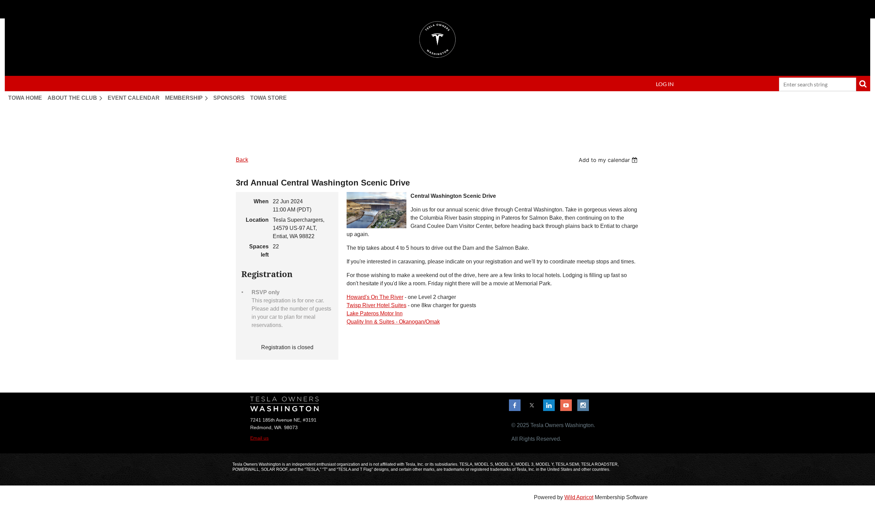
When (261, 201)
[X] (532, 405)
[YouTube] (566, 405)
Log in (665, 84)
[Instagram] (583, 405)
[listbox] (609, 160)
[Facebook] (515, 405)
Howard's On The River (375, 297)
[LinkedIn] (549, 405)
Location (257, 220)
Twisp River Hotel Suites (376, 305)
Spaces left (259, 251)
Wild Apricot (578, 497)
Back (242, 160)
